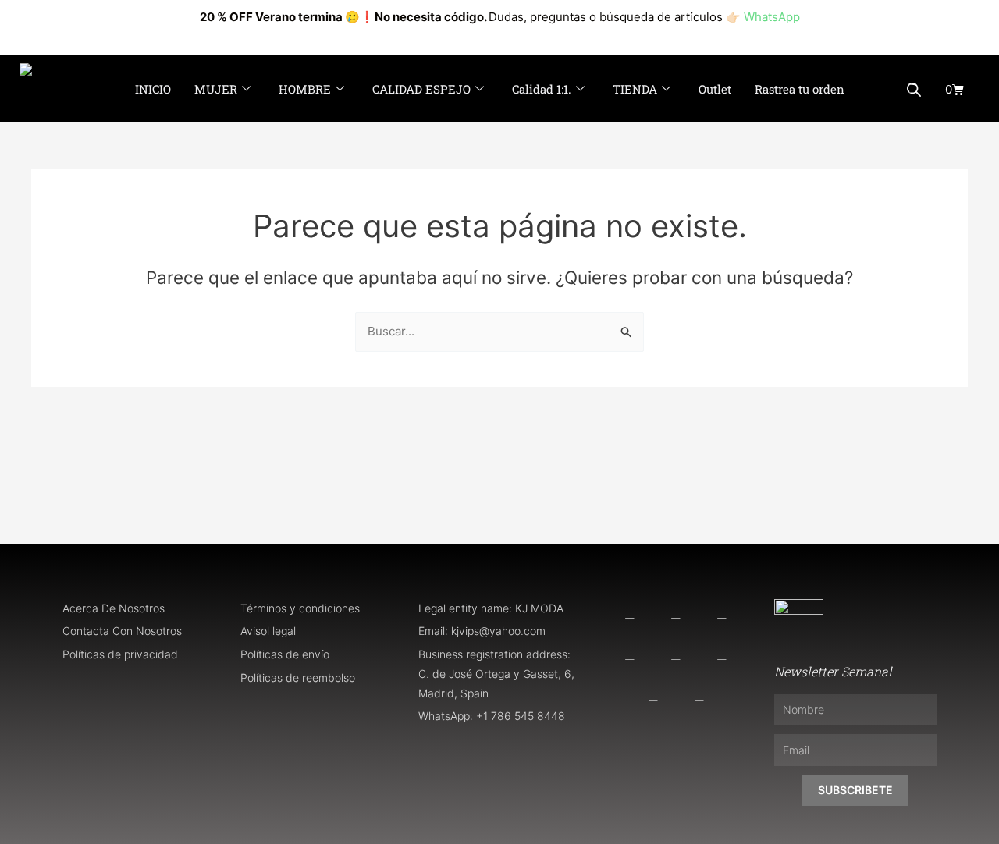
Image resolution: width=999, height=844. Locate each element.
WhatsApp (772, 16)
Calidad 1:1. (541, 89)
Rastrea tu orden (799, 89)
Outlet (715, 89)
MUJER (215, 89)
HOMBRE (305, 89)
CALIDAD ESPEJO (421, 89)
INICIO (153, 89)
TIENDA (635, 89)
